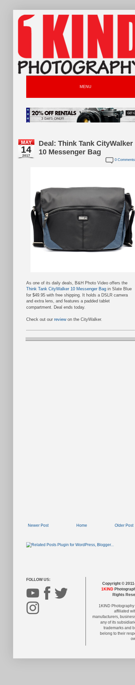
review (60, 319)
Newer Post (38, 525)
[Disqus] (80, 431)
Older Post (124, 525)
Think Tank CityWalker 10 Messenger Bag (66, 288)
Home (81, 525)
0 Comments (125, 160)
